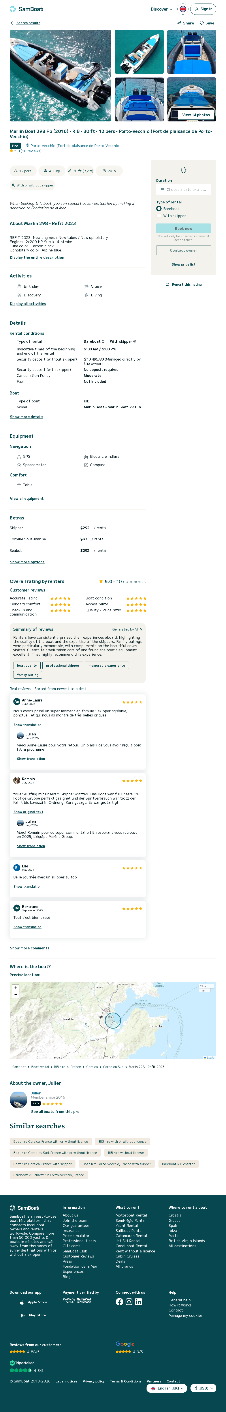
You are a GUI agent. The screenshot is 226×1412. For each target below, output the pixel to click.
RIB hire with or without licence (123, 1141)
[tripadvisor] (22, 1363)
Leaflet (210, 1057)
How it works (180, 1305)
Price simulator (76, 1235)
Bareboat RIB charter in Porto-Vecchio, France (48, 1175)
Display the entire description (37, 257)
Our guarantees (76, 1225)
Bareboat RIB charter (178, 1164)
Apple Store (37, 1302)
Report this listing (186, 284)
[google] (125, 1344)
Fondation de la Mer (80, 1266)
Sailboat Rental (129, 1230)
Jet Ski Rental (128, 1241)
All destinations (182, 1246)
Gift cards (71, 1246)
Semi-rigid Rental (131, 1220)
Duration (164, 180)
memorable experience (107, 665)
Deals (120, 1261)
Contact (176, 1310)
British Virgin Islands (187, 1241)
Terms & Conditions (125, 1381)
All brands (124, 1266)
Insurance (71, 1230)
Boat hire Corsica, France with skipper (42, 1164)
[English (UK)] (182, 9)
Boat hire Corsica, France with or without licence (50, 1141)
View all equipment (27, 498)
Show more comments (29, 948)
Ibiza (173, 1230)
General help (180, 1300)
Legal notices (66, 1381)
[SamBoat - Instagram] (129, 1302)
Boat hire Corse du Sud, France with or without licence (55, 1152)
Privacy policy (94, 1381)
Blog (66, 1276)
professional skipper (62, 665)
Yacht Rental (127, 1225)
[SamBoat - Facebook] (119, 1302)
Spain (173, 1225)
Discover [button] (159, 9)
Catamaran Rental (131, 1235)
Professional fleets (79, 1241)
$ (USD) (202, 1388)
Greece (175, 1220)
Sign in (206, 8)
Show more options (27, 562)
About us (70, 1215)
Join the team (75, 1220)
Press (67, 1261)
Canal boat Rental (131, 1246)
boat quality (27, 665)
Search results (28, 22)
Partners (154, 1381)
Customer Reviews (78, 1256)
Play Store (37, 1315)
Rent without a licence (135, 1251)
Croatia (175, 1215)
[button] (15, 988)
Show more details (26, 416)
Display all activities (28, 303)
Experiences (73, 1271)
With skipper (174, 216)
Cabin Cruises (127, 1256)
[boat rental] (26, 9)
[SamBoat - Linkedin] (138, 1302)
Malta (174, 1235)
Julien (36, 1093)
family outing (27, 675)
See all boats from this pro (55, 1111)
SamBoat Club (75, 1251)
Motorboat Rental (131, 1215)
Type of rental (169, 202)
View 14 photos (196, 114)
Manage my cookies (186, 1315)
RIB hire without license (126, 1152)
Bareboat (171, 208)
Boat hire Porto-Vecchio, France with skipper (117, 1164)
